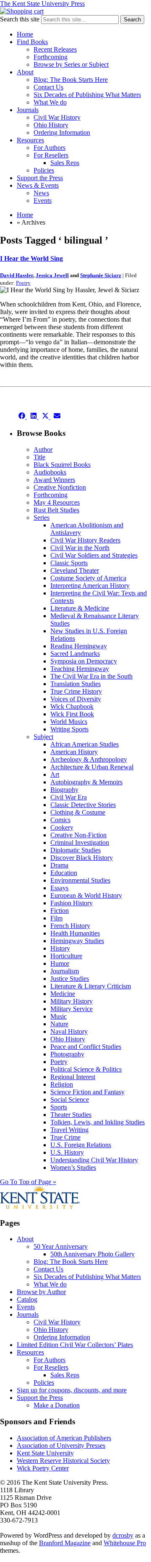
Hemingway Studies (77, 940)
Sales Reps (64, 162)
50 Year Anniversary (61, 1246)
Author (43, 449)
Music (58, 1016)
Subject (43, 736)
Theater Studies (70, 1114)
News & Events (38, 185)
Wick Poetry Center (43, 1468)
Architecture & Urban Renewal (91, 767)
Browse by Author (41, 1291)
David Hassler (16, 275)
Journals (28, 109)
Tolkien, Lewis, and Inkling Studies (97, 1122)
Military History (71, 1001)
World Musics (68, 721)
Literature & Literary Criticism (90, 986)
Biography (64, 789)
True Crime (65, 1137)
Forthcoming (51, 56)
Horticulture (66, 955)
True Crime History (76, 691)
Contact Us (48, 87)
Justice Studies (69, 978)
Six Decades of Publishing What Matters (87, 94)
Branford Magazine (65, 1542)
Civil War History (57, 117)
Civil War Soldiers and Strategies (94, 555)
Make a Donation (57, 1405)
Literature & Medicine (79, 608)
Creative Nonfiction (60, 487)
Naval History (69, 1031)
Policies (44, 170)
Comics (60, 819)
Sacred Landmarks (75, 653)
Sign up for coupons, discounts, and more (72, 1390)
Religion (61, 1084)
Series (41, 517)
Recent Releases (55, 49)
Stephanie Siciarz (100, 275)
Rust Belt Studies (56, 510)
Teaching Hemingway (79, 668)
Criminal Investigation (79, 842)
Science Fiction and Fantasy (87, 1091)
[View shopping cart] (22, 11)
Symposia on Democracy (83, 661)
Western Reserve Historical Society (63, 1460)
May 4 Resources (57, 502)
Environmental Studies (80, 880)
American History (74, 751)
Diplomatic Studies (75, 850)
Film (56, 918)
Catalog (27, 1299)
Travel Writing (69, 1129)
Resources (30, 140)
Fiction (59, 910)
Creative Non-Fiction (78, 835)
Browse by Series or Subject (71, 64)
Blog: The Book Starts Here (71, 79)
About (25, 72)
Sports (58, 1107)
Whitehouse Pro (125, 1542)
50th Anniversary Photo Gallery (92, 1254)
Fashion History (71, 903)
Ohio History (51, 124)
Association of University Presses (61, 1445)
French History (70, 925)
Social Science (69, 1099)
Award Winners (54, 479)
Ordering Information (62, 132)
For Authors (49, 147)
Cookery (61, 827)
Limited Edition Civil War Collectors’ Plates (75, 1344)
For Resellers (51, 155)
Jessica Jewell (52, 275)
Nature (59, 1023)
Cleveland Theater (74, 570)
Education (63, 872)
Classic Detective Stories (83, 804)
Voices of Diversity (75, 698)
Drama (59, 865)
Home (25, 34)
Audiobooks (50, 472)
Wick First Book (72, 714)
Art (54, 774)
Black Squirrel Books (62, 464)
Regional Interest (72, 1076)
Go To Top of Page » (28, 1181)
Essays (59, 887)
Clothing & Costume (77, 812)
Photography (67, 1054)
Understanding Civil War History (94, 1160)
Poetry (23, 283)
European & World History (86, 895)
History (60, 948)
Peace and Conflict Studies (85, 1046)
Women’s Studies (73, 1167)
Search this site (19, 19)
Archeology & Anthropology (88, 759)
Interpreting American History (90, 585)
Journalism (64, 971)
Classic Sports (69, 562)
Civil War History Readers (85, 540)
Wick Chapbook (72, 706)
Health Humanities (75, 933)
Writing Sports (69, 729)
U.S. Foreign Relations (80, 1144)
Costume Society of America (88, 578)
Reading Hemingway (78, 646)
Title (39, 457)
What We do (50, 102)
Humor (59, 963)
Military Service (71, 1008)
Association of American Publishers (64, 1437)
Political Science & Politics (86, 1069)
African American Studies (84, 744)
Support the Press (40, 177)
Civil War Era (68, 797)
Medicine (62, 993)
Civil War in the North (79, 547)
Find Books (32, 41)
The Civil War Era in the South (91, 676)
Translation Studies (75, 683)
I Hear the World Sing (31, 258)
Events (43, 200)
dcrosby (122, 1535)
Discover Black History (81, 857)
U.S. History (67, 1152)
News (41, 193)
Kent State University (45, 1453)
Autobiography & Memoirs (86, 782)
